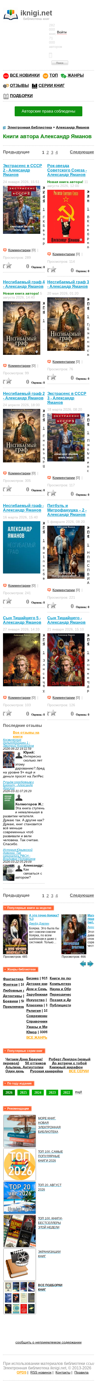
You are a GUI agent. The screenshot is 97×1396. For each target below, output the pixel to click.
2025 (23, 1092)
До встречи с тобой (69, 1063)
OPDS (21, 1372)
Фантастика (13, 979)
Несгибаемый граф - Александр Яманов (23, 508)
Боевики (10, 1001)
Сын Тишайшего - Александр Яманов (66, 620)
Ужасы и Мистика (41, 1027)
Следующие (82, 152)
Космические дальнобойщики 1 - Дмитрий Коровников (18, 742)
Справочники (38, 1021)
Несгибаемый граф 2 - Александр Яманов (24, 395)
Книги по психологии (68, 978)
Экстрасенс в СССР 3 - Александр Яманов (66, 398)
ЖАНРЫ (76, 75)
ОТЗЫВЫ (19, 85)
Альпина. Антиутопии (24, 1067)
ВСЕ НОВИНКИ (25, 75)
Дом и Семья (37, 989)
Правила (81, 1372)
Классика (34, 1005)
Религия (33, 1011)
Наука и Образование (69, 989)
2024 (37, 1092)
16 (89, 316)
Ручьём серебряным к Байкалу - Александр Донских (18, 785)
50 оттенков (35, 1063)
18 (45, 209)
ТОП (53, 75)
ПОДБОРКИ (21, 96)
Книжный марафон (66, 1067)
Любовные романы (20, 990)
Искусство (35, 1000)
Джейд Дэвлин (39, 923)
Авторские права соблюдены (48, 111)
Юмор (31, 1032)
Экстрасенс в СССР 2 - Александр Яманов (22, 170)
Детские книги (38, 984)
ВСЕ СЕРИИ (79, 1071)
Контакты (62, 1372)
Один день (14, 1071)
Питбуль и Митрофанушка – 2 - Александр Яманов (67, 510)
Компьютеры (61, 984)
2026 (8, 1092)
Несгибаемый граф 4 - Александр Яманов (24, 284)
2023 (52, 1092)
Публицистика (62, 1005)
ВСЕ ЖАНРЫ (37, 1037)
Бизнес (32, 978)
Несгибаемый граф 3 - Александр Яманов (68, 284)
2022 (66, 1092)
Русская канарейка (46, 1071)
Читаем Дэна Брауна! (24, 1059)
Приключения (15, 1007)
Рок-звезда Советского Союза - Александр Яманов (67, 170)
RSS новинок (40, 1372)
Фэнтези (10, 984)
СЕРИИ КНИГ (52, 85)
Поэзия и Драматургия (70, 1000)
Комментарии (19, 250)
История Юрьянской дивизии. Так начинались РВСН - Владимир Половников (19, 854)
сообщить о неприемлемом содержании (48, 1342)
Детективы (12, 996)
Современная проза (43, 1016)
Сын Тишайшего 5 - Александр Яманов (22, 620)
